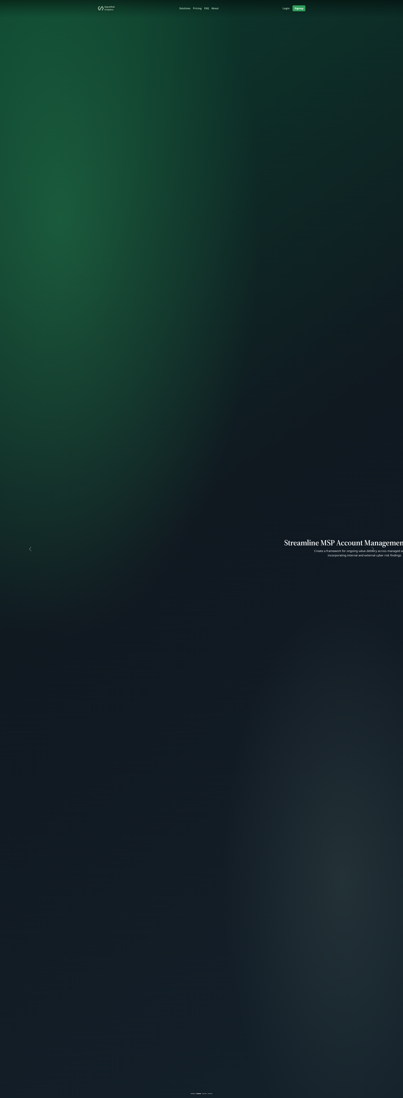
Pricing (197, 8)
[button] (30, 549)
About (215, 8)
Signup (299, 8)
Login (286, 8)
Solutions (184, 8)
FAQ (206, 8)
